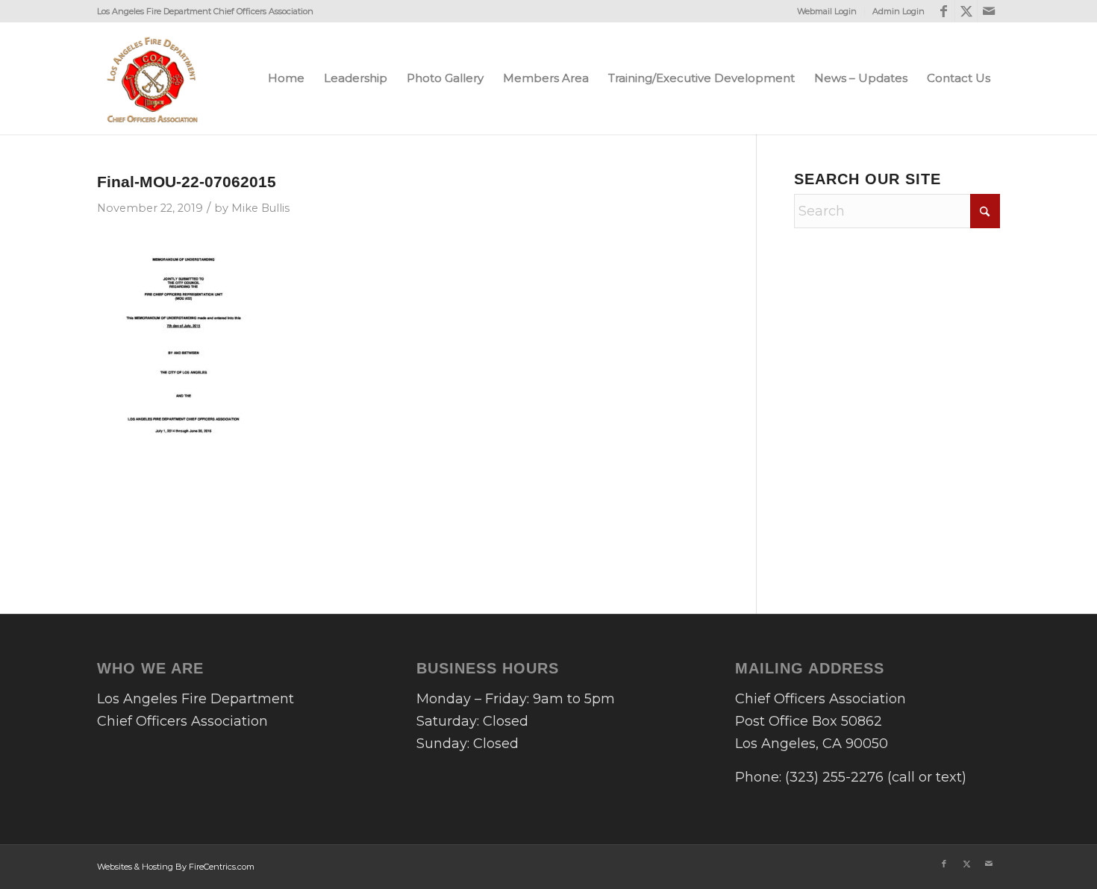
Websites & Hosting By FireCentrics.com (175, 866)
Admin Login (898, 11)
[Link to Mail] (989, 11)
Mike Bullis (260, 208)
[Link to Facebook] (943, 11)
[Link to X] (966, 11)
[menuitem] (827, 11)
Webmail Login (827, 11)
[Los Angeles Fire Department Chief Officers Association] (153, 78)
